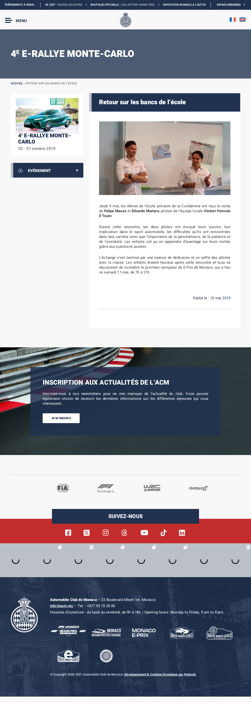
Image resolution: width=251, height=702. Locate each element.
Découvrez (199, 5)
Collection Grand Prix (113, 5)
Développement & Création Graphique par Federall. (160, 674)
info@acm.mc (61, 606)
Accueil (17, 83)
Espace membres (230, 5)
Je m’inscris (61, 418)
